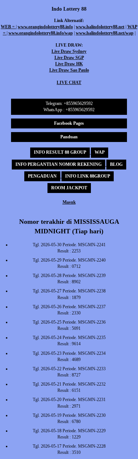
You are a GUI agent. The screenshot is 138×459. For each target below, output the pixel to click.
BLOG (116, 164)
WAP (100, 152)
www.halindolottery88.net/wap (105, 33)
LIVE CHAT (69, 82)
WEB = (8, 26)
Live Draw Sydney (69, 51)
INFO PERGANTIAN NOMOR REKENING (58, 164)
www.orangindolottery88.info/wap (40, 33)
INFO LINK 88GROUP (87, 176)
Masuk (69, 202)
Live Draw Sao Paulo (69, 70)
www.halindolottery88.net (100, 26)
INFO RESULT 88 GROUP (60, 152)
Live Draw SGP (69, 57)
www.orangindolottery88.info (45, 26)
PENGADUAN (42, 176)
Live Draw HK (69, 63)
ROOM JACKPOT (69, 187)
